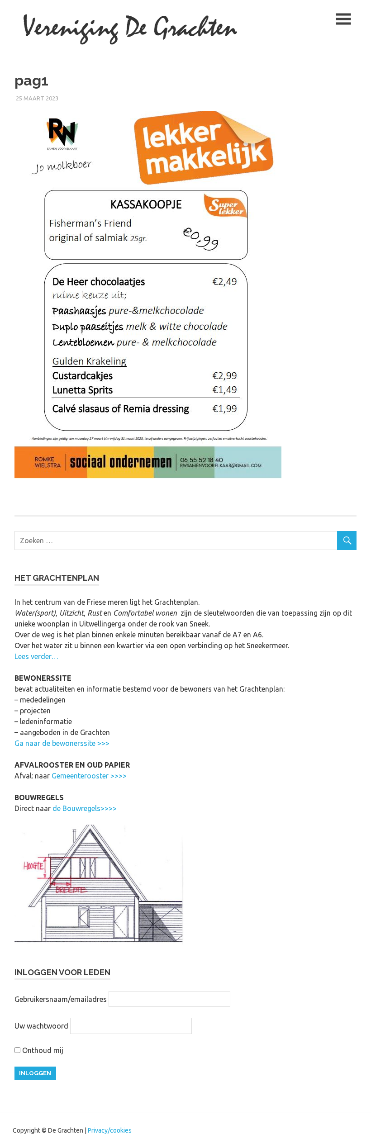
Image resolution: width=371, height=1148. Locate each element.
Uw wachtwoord (41, 1026)
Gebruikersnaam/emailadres (60, 999)
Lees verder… (36, 656)
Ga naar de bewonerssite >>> (61, 743)
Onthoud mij (41, 1050)
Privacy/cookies (110, 1130)
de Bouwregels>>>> (84, 808)
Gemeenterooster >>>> (89, 776)
